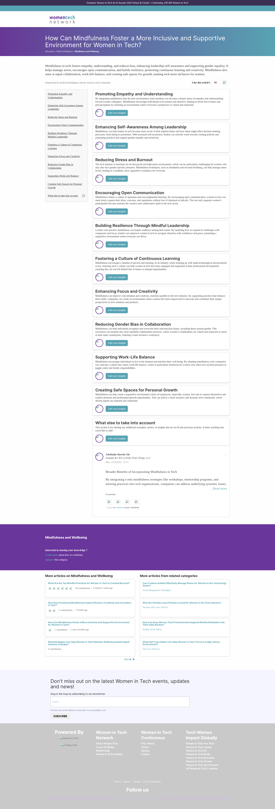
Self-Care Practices (151, 649)
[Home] (63, 19)
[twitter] (147, 797)
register (119, 507)
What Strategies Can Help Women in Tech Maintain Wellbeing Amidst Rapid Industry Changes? (88, 643)
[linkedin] (127, 797)
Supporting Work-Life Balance (63, 176)
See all (128, 659)
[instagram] (137, 797)
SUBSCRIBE (60, 716)
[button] (226, 454)
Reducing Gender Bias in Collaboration (60, 166)
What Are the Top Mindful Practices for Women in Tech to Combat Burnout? (89, 583)
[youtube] (157, 797)
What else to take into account (63, 195)
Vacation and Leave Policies (155, 607)
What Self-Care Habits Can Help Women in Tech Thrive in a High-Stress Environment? (181, 643)
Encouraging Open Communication (66, 125)
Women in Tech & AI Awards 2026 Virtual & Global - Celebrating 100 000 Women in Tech (142, 2)
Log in (110, 507)
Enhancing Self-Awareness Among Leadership (65, 107)
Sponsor (50, 559)
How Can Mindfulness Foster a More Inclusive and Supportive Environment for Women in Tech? (88, 623)
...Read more (219, 488)
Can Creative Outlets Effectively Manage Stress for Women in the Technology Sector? (184, 584)
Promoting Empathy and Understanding (60, 96)
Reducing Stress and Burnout (62, 117)
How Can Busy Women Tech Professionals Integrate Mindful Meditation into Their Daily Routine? (184, 623)
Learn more (51, 555)
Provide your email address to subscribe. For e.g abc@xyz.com (78, 710)
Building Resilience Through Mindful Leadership (62, 135)
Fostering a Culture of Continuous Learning (65, 146)
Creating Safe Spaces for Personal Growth (65, 186)
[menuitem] (107, 743)
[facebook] (117, 797)
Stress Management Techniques (157, 590)
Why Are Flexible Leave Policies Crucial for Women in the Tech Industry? (182, 602)
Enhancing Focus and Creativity (64, 156)
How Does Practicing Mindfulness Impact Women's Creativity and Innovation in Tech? (89, 603)
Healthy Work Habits (152, 629)
